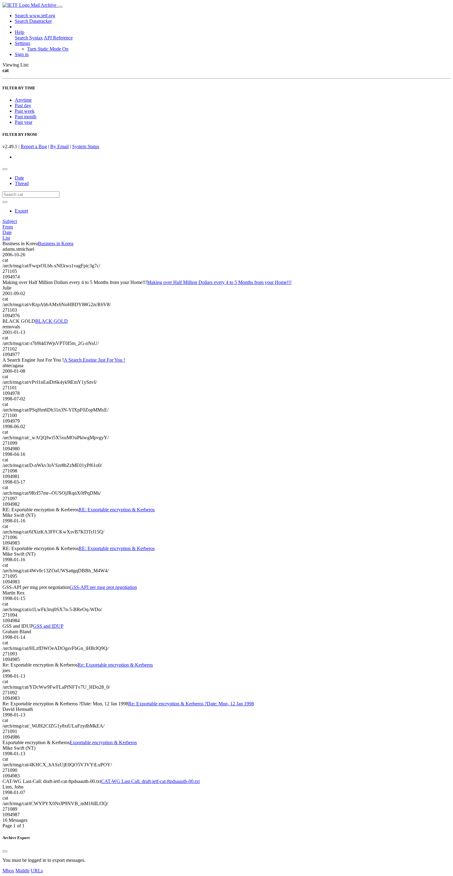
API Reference (58, 37)
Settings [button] (22, 43)
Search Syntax (29, 37)
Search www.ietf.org (35, 15)
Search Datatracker (33, 21)
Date (19, 177)
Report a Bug (34, 146)
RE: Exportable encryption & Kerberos (117, 509)
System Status (85, 146)
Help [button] (19, 32)
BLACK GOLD (51, 321)
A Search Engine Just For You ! (94, 360)
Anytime (23, 100)
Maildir (22, 870)
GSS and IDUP (48, 626)
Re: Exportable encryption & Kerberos (115, 664)
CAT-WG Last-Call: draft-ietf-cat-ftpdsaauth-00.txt (150, 781)
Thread (22, 183)
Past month (25, 116)
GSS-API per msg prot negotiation (103, 587)
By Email (59, 146)
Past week (25, 111)
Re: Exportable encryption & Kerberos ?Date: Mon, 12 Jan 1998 (191, 703)
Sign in (22, 54)
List (6, 238)
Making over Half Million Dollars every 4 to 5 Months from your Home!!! (219, 282)
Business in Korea (55, 243)
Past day (23, 105)
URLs (37, 870)
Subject (9, 221)
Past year (23, 122)
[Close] (4, 851)
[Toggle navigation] (60, 7)
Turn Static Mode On (47, 48)
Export (21, 210)
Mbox (8, 870)
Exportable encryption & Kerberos (103, 742)
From (7, 226)
